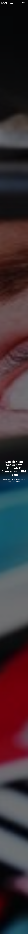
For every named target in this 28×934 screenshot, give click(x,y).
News (9, 481)
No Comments (16, 481)
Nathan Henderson (19, 479)
